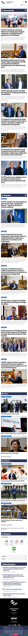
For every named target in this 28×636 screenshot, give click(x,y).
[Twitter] (13, 625)
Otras (3, 558)
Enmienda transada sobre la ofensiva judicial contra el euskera (14, 594)
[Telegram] (15, 625)
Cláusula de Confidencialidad (14, 621)
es (25, 1)
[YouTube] (9, 625)
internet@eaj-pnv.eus (14, 613)
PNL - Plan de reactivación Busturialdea (12, 589)
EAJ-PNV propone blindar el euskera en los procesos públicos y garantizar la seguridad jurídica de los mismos (13, 576)
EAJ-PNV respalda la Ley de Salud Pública (9, 453)
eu (23, 1)
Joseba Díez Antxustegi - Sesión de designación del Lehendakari (11, 520)
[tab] (14, 537)
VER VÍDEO (5, 410)
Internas (4, 556)
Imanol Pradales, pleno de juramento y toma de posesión (13, 500)
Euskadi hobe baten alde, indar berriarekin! (10, 414)
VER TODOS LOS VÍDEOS (6, 456)
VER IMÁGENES (7, 477)
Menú (22, 5)
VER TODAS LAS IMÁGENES (7, 525)
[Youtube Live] (19, 625)
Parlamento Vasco (14, 609)
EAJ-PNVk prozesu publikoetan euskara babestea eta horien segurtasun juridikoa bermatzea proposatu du (14, 569)
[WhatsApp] (17, 625)
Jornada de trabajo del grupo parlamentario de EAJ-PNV (12, 481)
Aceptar (15, 634)
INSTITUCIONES (5, 537)
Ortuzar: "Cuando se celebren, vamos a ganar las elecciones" (14, 433)
